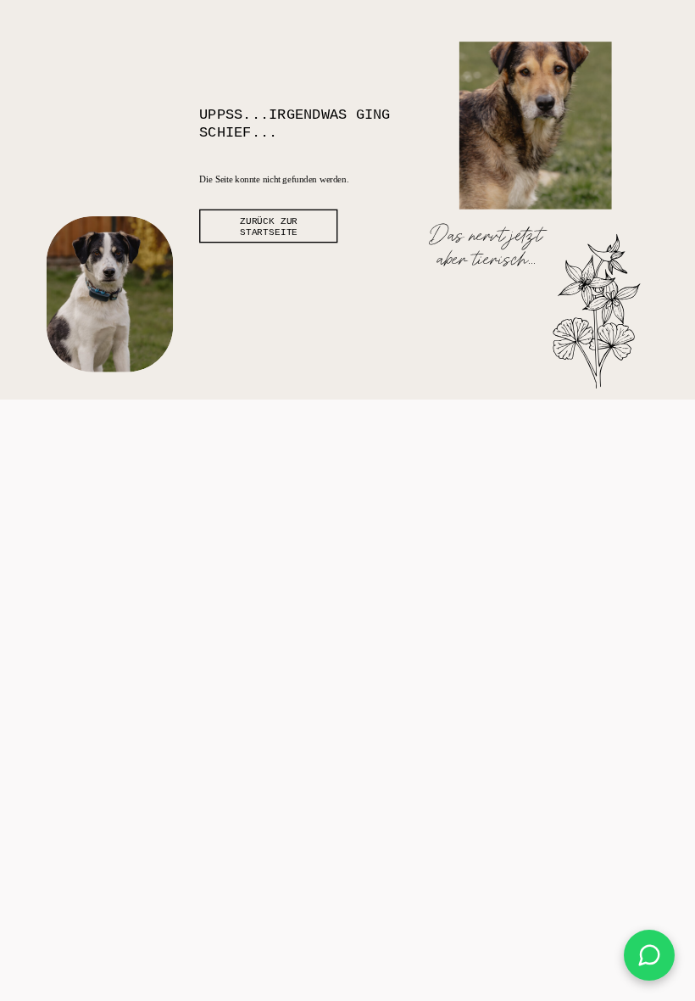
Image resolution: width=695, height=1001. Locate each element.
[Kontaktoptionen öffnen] (649, 955)
